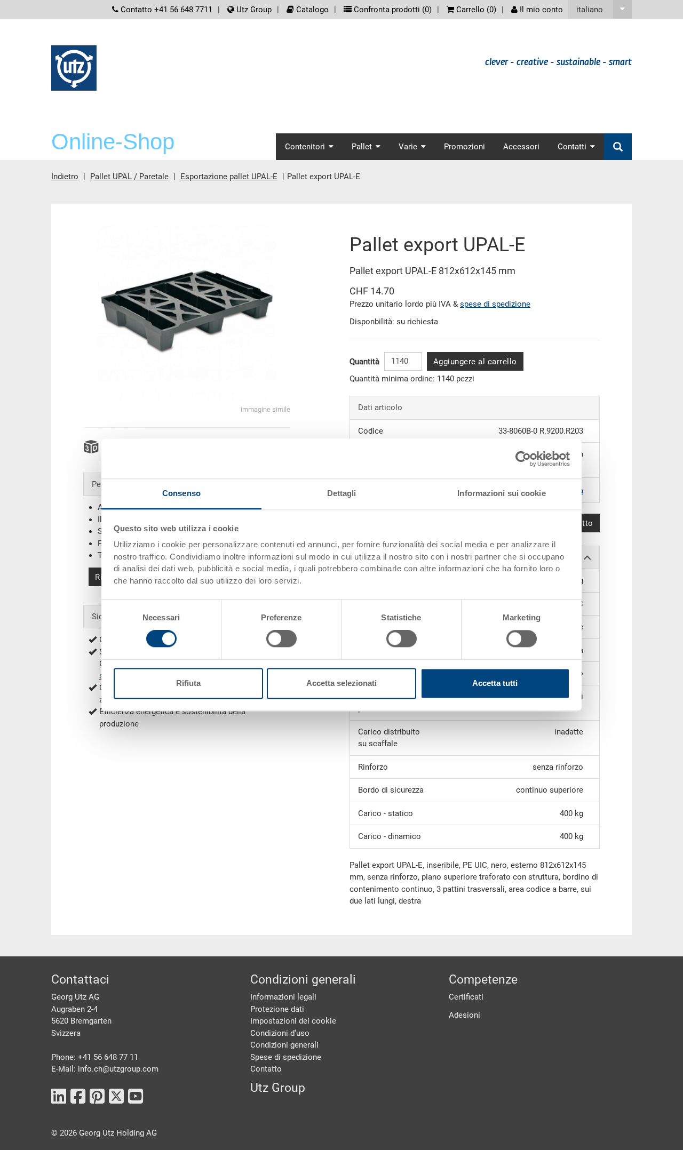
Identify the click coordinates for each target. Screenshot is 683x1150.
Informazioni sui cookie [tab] (501, 493)
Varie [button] (408, 146)
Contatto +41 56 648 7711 (165, 9)
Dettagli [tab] (341, 493)
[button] (600, 9)
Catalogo (311, 9)
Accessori (521, 146)
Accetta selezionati (341, 683)
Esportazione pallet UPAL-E (228, 176)
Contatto (266, 1069)
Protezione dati (277, 1009)
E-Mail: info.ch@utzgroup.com (104, 1069)
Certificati (466, 997)
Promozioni (464, 146)
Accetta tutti (495, 683)
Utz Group (253, 9)
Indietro (64, 176)
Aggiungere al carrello (475, 361)
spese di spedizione (495, 304)
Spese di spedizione (285, 1057)
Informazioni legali (283, 997)
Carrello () (475, 9)
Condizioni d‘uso (279, 1033)
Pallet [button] (362, 146)
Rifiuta (188, 683)
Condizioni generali (284, 1045)
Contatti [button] (572, 146)
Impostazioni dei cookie (293, 1021)
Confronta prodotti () (392, 9)
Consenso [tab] (181, 493)
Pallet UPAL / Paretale (129, 176)
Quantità (364, 361)
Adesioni (464, 1015)
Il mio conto (540, 9)
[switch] (281, 639)
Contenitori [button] (305, 146)
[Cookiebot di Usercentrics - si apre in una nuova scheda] (523, 459)
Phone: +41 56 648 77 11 (94, 1057)
